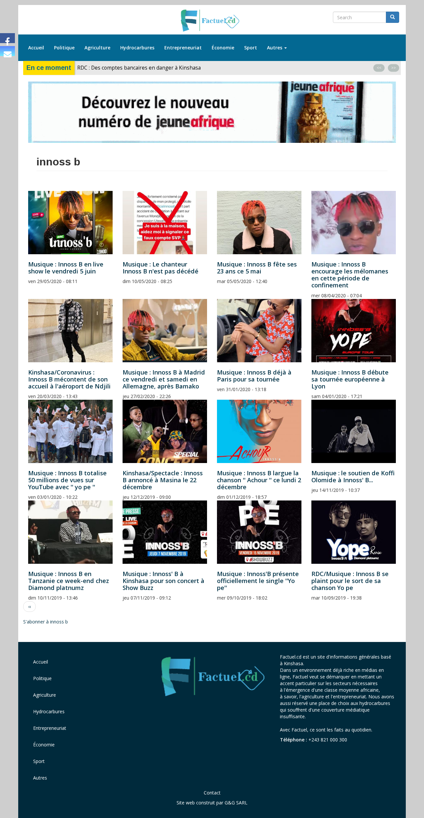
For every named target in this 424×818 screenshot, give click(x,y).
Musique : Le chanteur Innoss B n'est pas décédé (160, 267)
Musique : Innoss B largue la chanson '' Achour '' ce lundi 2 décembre (259, 480)
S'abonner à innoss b (45, 621)
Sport (250, 47)
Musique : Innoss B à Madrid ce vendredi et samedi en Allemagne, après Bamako (164, 379)
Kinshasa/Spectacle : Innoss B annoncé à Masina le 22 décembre (163, 480)
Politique (64, 47)
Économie (223, 47)
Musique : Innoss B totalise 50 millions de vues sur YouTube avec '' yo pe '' (67, 480)
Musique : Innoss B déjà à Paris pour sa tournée (254, 375)
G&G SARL (236, 802)
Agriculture (97, 47)
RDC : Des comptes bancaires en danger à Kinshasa (139, 67)
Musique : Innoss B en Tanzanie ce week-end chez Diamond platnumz (68, 581)
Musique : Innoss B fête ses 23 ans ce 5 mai (257, 267)
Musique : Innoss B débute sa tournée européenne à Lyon (350, 379)
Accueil (36, 47)
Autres (275, 47)
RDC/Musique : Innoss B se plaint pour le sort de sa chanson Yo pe (350, 581)
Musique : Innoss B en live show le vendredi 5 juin (65, 267)
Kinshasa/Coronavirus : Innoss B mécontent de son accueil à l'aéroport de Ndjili (69, 379)
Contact (212, 792)
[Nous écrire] (7, 51)
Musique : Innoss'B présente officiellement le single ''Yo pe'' (258, 581)
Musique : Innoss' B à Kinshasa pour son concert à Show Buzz (163, 581)
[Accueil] (212, 21)
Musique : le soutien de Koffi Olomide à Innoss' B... (353, 476)
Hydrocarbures (137, 47)
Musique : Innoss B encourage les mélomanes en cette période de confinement (349, 274)
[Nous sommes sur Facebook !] (7, 38)
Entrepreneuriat (183, 47)
